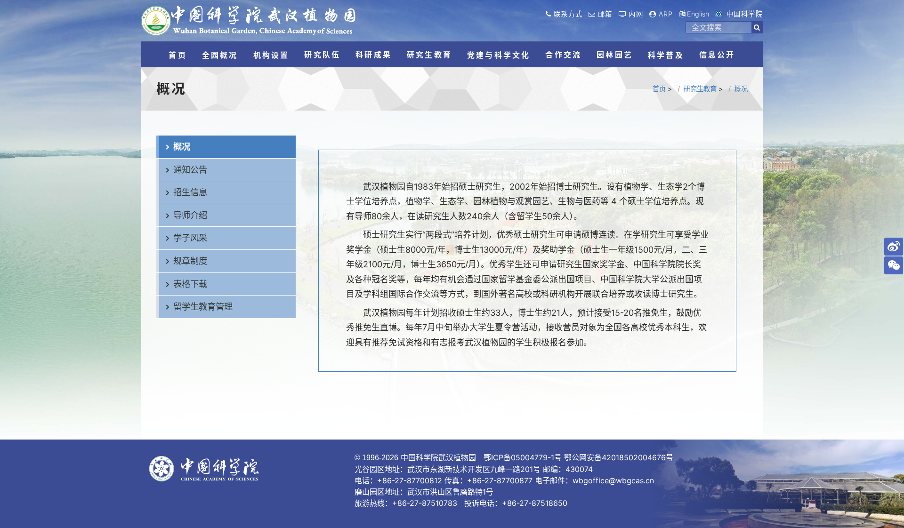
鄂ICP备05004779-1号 (523, 457)
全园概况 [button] (220, 55)
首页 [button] (177, 55)
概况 (741, 89)
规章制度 (190, 261)
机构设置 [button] (271, 55)
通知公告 (190, 169)
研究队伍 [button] (322, 54)
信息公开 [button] (717, 54)
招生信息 (190, 192)
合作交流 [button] (563, 54)
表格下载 (190, 284)
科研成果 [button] (373, 54)
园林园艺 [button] (615, 54)
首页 (659, 89)
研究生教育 (700, 89)
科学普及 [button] (666, 55)
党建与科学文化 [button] (498, 55)
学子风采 (190, 237)
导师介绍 (190, 215)
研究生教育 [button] (429, 54)
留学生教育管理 (203, 306)
